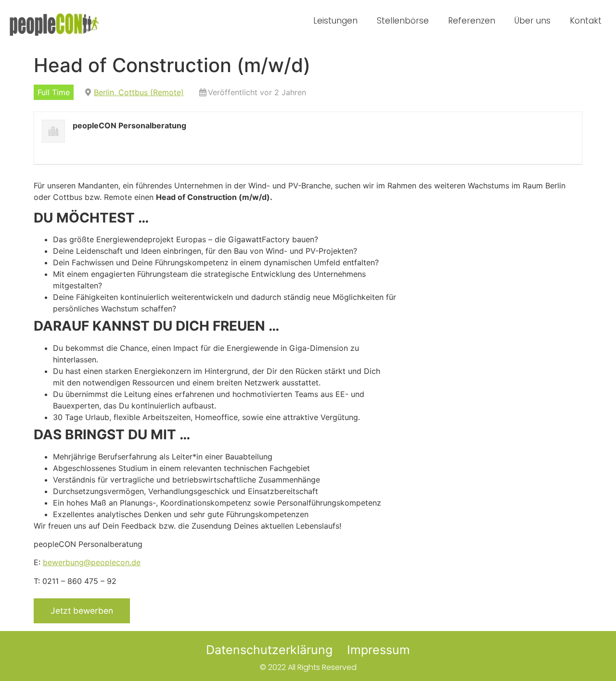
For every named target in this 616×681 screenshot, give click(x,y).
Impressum (378, 650)
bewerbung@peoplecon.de (92, 562)
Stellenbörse (403, 20)
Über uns (532, 20)
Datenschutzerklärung (269, 650)
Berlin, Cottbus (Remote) (139, 92)
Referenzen (471, 20)
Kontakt (586, 20)
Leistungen (335, 20)
